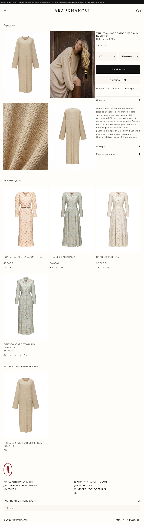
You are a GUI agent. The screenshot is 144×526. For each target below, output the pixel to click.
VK (138, 88)
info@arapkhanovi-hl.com (90, 482)
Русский (134, 520)
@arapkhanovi (83, 485)
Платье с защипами (62, 257)
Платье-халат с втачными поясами (20, 346)
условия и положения (18, 482)
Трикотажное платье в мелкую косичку (23, 444)
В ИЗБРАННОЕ (118, 80)
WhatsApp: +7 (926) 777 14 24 (90, 489)
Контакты (10, 489)
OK (139, 501)
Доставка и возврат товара (21, 485)
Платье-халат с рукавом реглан (23, 257)
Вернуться (9, 25)
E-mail (116, 88)
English (121, 520)
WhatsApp (128, 88)
